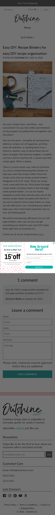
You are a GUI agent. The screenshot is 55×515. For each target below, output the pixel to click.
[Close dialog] (53, 243)
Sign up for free (39, 267)
